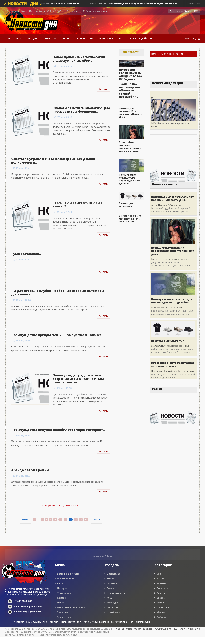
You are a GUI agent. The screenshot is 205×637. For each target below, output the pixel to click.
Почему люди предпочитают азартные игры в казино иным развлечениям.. (78, 378)
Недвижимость (116, 592)
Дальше (96, 519)
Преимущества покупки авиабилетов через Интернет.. (58, 429)
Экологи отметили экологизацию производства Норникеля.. (81, 110)
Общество (163, 607)
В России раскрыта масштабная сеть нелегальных (130, 218)
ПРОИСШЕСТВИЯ (84, 38)
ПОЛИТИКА (50, 38)
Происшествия (65, 578)
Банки (110, 588)
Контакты (76, 10)
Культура (112, 602)
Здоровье (62, 612)
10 (55, 519)
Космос (61, 597)
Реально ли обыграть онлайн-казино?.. (78, 204)
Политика (162, 588)
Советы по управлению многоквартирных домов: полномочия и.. (53, 160)
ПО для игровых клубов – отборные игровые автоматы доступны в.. (57, 292)
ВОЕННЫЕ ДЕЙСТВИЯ (141, 38)
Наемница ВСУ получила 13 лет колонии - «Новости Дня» (130, 113)
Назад (25, 519)
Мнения (161, 612)
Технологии (64, 592)
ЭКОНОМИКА (106, 38)
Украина (162, 583)
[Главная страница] (9, 38)
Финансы (112, 583)
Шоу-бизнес (114, 612)
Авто (60, 583)
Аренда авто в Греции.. (30, 470)
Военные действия (130, 3)
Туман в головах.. (26, 254)
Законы (161, 597)
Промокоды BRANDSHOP (126, 205)
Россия (160, 578)
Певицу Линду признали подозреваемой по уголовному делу (130, 146)
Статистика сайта (189, 628)
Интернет (63, 588)
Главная (15, 10)
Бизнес (111, 578)
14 (76, 519)
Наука (60, 602)
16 (86, 519)
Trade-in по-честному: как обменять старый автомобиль (130, 90)
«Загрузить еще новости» (61, 505)
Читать (104, 89)
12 (65, 519)
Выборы (161, 617)
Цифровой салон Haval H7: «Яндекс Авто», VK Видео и (131, 74)
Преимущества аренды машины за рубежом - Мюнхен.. (58, 335)
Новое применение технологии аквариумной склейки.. (79, 59)
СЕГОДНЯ (33, 38)
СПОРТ (65, 38)
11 (60, 519)
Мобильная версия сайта (95, 10)
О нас (24, 10)
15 (81, 519)
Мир (159, 573)
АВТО (122, 38)
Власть (161, 592)
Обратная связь (37, 10)
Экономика (113, 573)
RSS (66, 10)
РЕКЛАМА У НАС (54, 10)
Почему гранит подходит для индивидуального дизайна (129, 179)
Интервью (113, 607)
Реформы (162, 602)
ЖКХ (109, 597)
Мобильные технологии (71, 607)
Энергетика (64, 617)
